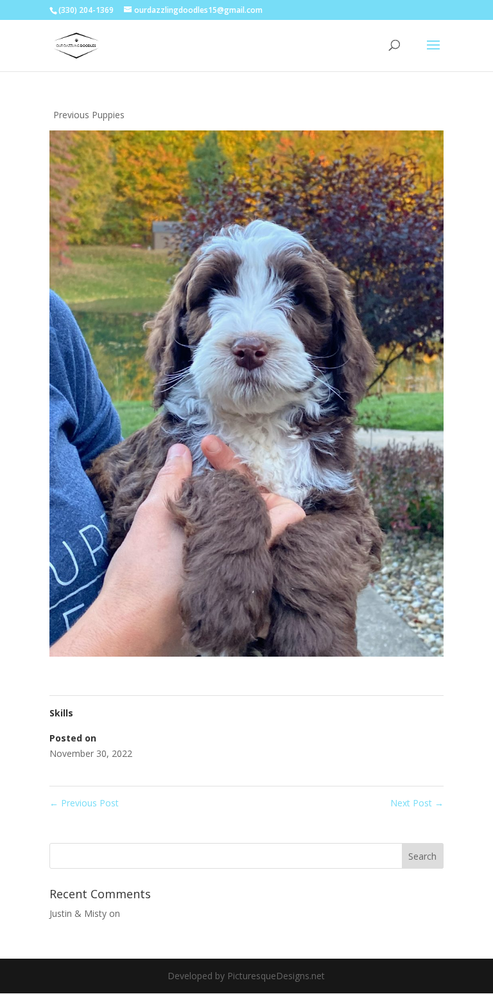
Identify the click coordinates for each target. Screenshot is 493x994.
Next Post (417, 803)
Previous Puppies (89, 115)
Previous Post (84, 803)
